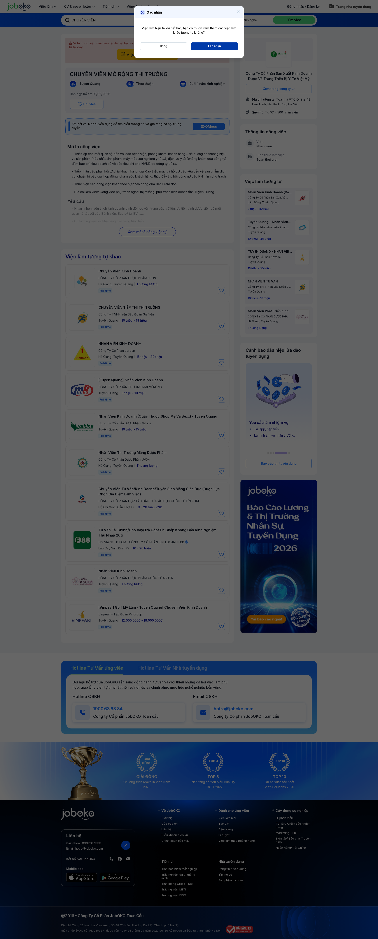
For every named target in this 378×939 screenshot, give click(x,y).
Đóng (163, 46)
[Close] (238, 12)
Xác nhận (214, 46)
